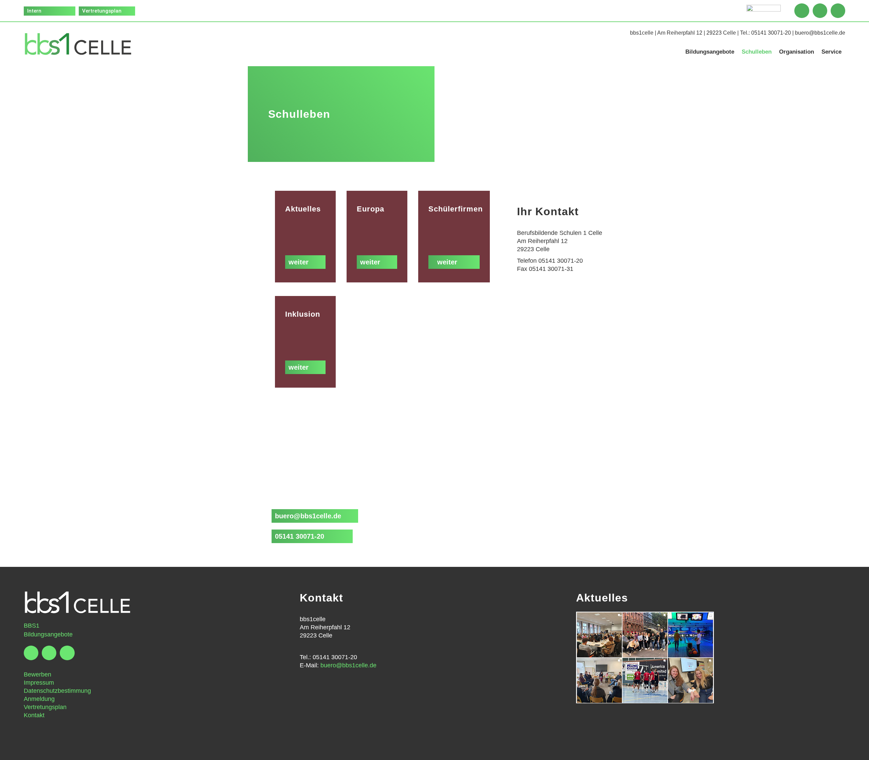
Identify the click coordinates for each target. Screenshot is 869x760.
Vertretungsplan (45, 707)
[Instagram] (820, 10)
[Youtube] (838, 10)
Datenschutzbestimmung (57, 690)
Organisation (796, 52)
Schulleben (757, 52)
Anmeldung (39, 699)
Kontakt (34, 715)
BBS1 (31, 625)
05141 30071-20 (771, 33)
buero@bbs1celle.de (820, 33)
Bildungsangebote (709, 52)
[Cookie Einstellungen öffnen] (15, 751)
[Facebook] (801, 10)
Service (831, 52)
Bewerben (37, 674)
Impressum (39, 682)
